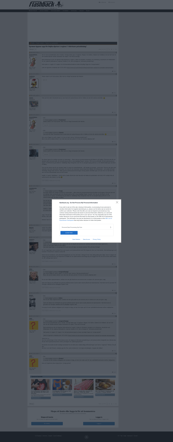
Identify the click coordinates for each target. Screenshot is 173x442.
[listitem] (86, 227)
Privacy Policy (97, 239)
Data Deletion (76, 239)
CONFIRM (69, 233)
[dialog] (86, 221)
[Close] (117, 203)
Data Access (86, 239)
